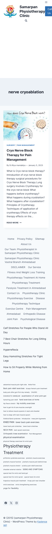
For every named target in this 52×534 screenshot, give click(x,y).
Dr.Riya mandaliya (17, 165)
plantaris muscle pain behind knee (34, 462)
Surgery (11, 145)
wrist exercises (8, 485)
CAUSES (34, 392)
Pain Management (26, 145)
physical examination (14, 437)
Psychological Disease (33, 319)
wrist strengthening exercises (26, 485)
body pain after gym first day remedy (16, 392)
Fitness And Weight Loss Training (26, 272)
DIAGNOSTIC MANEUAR (11, 396)
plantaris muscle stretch (11, 466)
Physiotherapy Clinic (33, 293)
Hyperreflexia (10, 349)
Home (11, 238)
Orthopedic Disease (34, 313)
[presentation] (26, 125)
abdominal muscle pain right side (15, 385)
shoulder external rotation (12, 469)
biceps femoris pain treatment (36, 388)
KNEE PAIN (8, 422)
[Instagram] (16, 503)
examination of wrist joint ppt (34, 396)
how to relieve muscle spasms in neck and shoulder (21, 411)
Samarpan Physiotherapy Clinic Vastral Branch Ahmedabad (22, 260)
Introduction (26, 419)
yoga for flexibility (11, 488)
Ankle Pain (31, 385)
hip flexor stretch (9, 403)
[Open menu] (46, 2)
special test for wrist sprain (13, 477)
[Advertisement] (26, 51)
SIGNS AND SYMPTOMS (33, 469)
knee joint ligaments (39, 419)
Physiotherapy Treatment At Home (26, 277)
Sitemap (39, 238)
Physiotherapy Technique (26, 303)
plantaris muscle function (12, 462)
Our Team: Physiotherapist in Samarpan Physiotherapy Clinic (22, 251)
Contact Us (13, 293)
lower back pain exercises (27, 422)
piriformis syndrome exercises (14, 458)
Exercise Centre (14, 308)
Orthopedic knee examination (15, 434)
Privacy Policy (24, 238)
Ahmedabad (14, 313)
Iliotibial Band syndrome (11, 419)
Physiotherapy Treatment (26, 282)
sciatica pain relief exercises (32, 466)
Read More (14, 223)
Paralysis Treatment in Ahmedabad (26, 288)
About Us (26, 244)
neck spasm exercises (22, 430)
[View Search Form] (26, 20)
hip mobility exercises (26, 403)
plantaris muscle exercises (35, 458)
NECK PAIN (7, 430)
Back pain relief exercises (14, 388)
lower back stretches (30, 426)
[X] (11, 503)
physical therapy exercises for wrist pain (17, 441)
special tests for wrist (32, 477)
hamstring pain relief (10, 400)
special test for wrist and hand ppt (15, 473)
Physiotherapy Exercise (20, 298)
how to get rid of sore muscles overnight (17, 407)
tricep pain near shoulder (36, 481)
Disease (40, 298)
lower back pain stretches (12, 426)
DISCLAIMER (18, 267)
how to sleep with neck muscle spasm (16, 415)
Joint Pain (12, 319)
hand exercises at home (29, 400)
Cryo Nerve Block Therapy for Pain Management (20, 155)
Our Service (34, 267)
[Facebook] (5, 503)
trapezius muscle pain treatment (14, 481)
